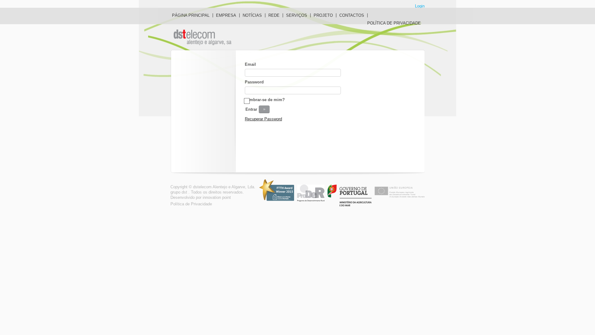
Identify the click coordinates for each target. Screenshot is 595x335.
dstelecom (203, 37)
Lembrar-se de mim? (265, 99)
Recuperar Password (263, 119)
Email (250, 64)
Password (254, 82)
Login (420, 6)
